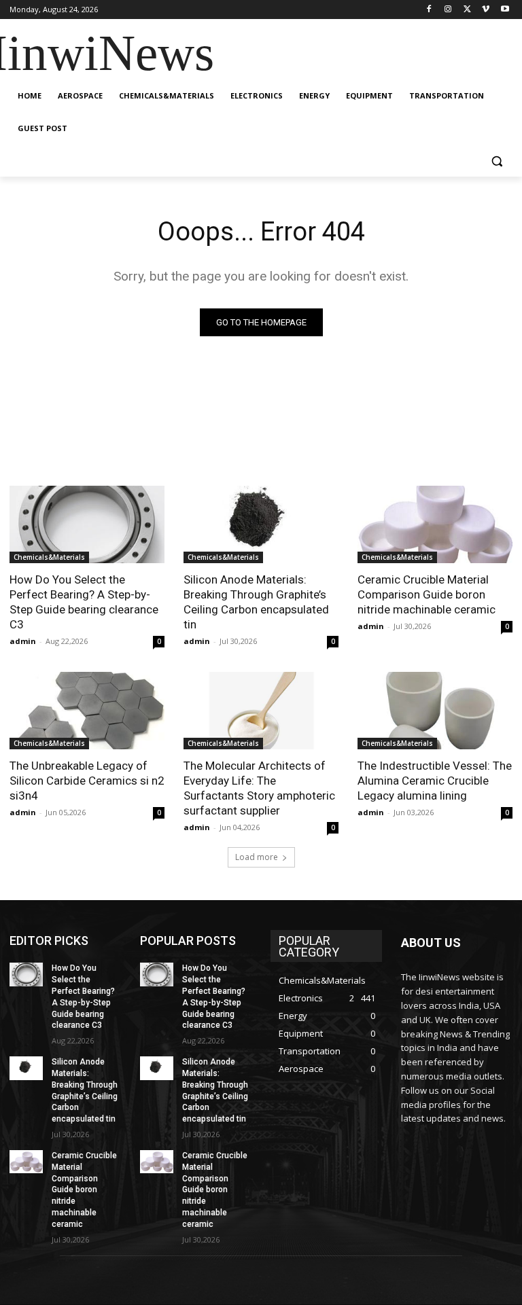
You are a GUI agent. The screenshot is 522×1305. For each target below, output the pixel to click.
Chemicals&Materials (49, 557)
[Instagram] (448, 10)
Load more (256, 857)
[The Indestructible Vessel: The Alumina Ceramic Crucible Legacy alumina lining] (435, 710)
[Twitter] (467, 10)
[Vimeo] (485, 10)
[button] (496, 161)
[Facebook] (429, 10)
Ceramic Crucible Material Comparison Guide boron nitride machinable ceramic (426, 594)
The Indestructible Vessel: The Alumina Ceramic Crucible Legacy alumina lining (435, 780)
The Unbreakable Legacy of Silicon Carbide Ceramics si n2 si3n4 (87, 780)
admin (23, 641)
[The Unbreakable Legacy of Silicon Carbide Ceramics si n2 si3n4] (87, 710)
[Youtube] (504, 10)
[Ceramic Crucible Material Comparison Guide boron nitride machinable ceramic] (435, 524)
